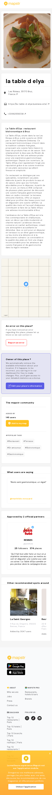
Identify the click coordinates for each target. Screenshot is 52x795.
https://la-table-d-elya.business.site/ (28, 104)
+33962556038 (16, 113)
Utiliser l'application (26, 786)
